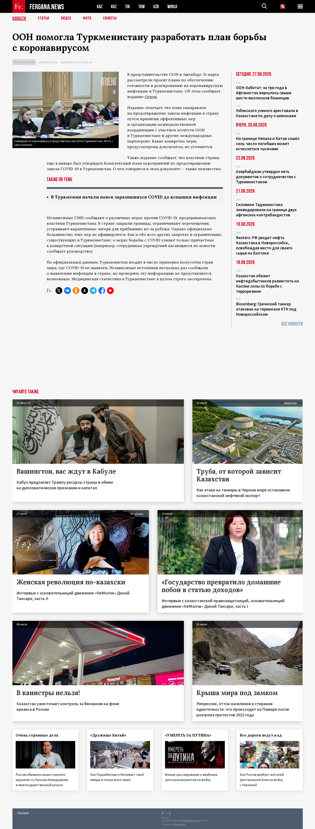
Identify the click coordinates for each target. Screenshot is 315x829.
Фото (87, 18)
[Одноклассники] (76, 290)
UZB (156, 6)
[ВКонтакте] (67, 290)
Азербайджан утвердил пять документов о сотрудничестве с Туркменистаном (266, 176)
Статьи (43, 18)
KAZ (99, 6)
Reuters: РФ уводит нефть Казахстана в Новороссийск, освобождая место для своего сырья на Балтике (264, 245)
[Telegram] (93, 290)
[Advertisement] (157, 357)
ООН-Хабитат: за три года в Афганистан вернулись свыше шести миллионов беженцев (263, 92)
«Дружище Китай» (108, 735)
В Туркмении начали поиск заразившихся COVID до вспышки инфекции (134, 197)
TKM (141, 6)
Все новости (292, 324)
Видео (66, 18)
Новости (19, 18)
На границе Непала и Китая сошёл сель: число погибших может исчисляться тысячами (268, 143)
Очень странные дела (37, 735)
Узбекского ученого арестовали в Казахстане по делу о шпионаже (267, 113)
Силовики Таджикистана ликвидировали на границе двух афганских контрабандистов (266, 209)
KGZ (114, 6)
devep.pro (180, 824)
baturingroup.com (190, 820)
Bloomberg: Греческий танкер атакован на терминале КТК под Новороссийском (266, 309)
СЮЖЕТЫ (110, 18)
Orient (151, 96)
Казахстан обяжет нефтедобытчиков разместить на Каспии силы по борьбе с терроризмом (267, 283)
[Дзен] (84, 290)
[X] (59, 290)
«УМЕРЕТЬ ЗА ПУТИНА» (188, 735)
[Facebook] (101, 290)
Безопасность (48, 62)
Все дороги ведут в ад (261, 735)
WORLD (172, 6)
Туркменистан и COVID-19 (76, 62)
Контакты (23, 812)
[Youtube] (110, 290)
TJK (127, 6)
